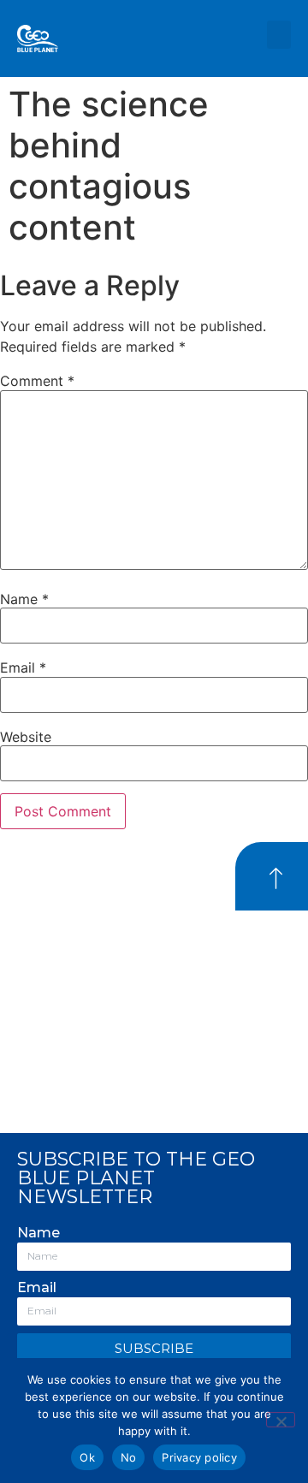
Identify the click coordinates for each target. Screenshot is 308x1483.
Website (25, 737)
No (129, 1457)
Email (23, 667)
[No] (280, 1419)
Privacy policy (199, 1457)
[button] (279, 35)
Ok (87, 1457)
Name (24, 599)
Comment (37, 381)
